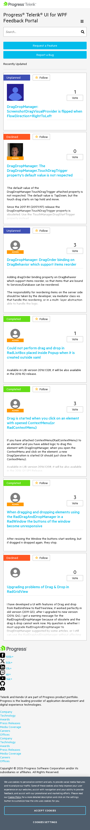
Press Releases (10, 723)
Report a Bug (45, 55)
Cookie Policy (14, 797)
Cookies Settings (45, 822)
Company (6, 712)
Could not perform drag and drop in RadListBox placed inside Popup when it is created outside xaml (41, 352)
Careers (5, 731)
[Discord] (2, 690)
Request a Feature (45, 45)
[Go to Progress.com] (13, 651)
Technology (7, 715)
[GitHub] (2, 685)
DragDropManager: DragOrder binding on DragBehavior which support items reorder (41, 261)
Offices (5, 734)
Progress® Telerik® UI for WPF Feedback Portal (35, 18)
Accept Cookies (45, 810)
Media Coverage (10, 727)
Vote (75, 98)
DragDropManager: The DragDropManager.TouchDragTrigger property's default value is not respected (40, 170)
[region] (45, 803)
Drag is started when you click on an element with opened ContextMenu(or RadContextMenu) (43, 423)
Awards (5, 719)
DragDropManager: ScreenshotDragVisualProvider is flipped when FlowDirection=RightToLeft (44, 111)
